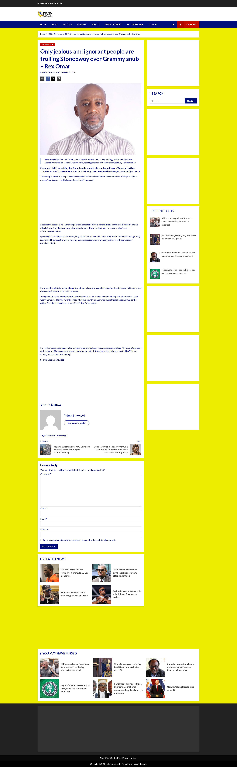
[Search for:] (167, 100)
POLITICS (67, 24)
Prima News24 (48, 72)
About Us (104, 758)
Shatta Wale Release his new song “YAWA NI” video (49, 594)
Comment (45, 474)
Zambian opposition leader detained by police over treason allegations (155, 667)
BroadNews (127, 764)
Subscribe (191, 24)
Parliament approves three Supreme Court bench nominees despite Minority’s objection (102, 688)
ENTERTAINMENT (113, 24)
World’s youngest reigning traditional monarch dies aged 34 (102, 667)
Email (43, 519)
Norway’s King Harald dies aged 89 (155, 688)
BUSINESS (81, 24)
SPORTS (96, 24)
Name (43, 508)
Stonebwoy (61, 435)
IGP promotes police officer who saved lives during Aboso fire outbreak (49, 667)
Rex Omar (51, 435)
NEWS (55, 24)
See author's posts (76, 422)
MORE (151, 24)
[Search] (173, 24)
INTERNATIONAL (135, 24)
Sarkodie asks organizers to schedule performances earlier (101, 594)
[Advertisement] (90, 203)
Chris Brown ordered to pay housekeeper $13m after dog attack (101, 573)
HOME (43, 24)
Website (44, 529)
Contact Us (115, 758)
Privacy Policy (129, 758)
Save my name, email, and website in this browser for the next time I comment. (79, 540)
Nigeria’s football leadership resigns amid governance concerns (49, 688)
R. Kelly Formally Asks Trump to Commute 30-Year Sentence (49, 573)
